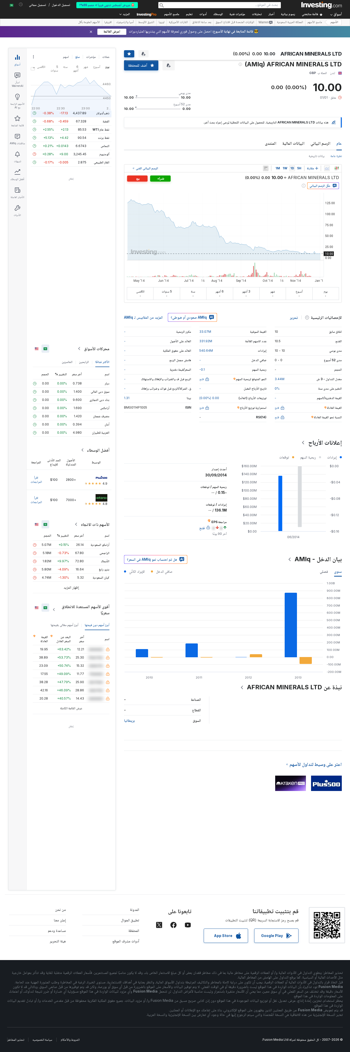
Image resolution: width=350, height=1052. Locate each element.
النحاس (105, 146)
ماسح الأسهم (171, 14)
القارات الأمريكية (178, 22)
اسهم (66, 57)
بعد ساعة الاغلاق (201, 22)
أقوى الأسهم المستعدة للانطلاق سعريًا (85, 609)
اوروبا (161, 22)
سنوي (338, 571)
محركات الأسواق (96, 348)
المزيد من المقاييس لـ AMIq (143, 317)
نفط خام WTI (100, 129)
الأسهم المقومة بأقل (89, 22)
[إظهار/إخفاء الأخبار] (266, 168)
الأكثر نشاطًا (102, 362)
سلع (77, 57)
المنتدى (270, 143)
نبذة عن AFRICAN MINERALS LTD (294, 687)
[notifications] (21, 4)
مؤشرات (91, 57)
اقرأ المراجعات (36, 480)
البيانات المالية (293, 143)
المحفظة (133, 930)
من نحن (60, 909)
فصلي (324, 571)
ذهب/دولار (102, 113)
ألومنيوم (104, 154)
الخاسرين (67, 362)
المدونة (134, 909)
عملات (105, 57)
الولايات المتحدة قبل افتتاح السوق (234, 22)
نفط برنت (103, 138)
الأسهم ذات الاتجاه (95, 524)
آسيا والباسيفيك (125, 22)
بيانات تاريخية (316, 156)
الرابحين (84, 362)
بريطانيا (129, 720)
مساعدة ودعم (57, 930)
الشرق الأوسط (146, 22)
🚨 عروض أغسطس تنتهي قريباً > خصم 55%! (107, 5)
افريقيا (108, 22)
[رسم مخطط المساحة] (327, 168)
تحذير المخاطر (15, 1039)
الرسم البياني (320, 143)
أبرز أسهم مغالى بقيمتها (64, 625)
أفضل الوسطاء (98, 450)
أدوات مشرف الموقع (125, 941)
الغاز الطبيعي (101, 162)
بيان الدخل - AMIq (318, 559)
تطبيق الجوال (130, 920)
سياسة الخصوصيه (42, 1039)
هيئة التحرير (58, 941)
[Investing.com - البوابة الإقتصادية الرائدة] (321, 5)
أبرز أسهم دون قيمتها (97, 625)
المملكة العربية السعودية (290, 22)
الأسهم (334, 22)
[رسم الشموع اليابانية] (336, 168)
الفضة (106, 121)
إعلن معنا (60, 920)
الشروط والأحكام (70, 1039)
